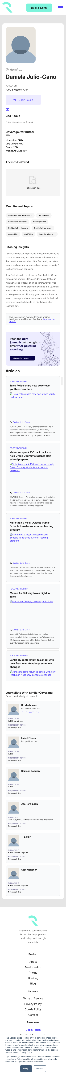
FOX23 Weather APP (17, 89)
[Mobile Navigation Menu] (60, 7)
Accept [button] (26, 1068)
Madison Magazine (21, 852)
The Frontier (48, 820)
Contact (33, 1014)
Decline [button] (39, 1068)
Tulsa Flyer (12, 820)
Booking (33, 978)
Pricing (33, 972)
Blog (33, 983)
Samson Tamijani (30, 770)
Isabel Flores (28, 738)
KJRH (10, 721)
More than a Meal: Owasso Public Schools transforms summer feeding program (31, 526)
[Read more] (33, 405)
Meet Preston (33, 967)
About (33, 961)
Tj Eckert (26, 836)
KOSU (19, 820)
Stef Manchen (29, 869)
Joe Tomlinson (29, 803)
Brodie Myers (29, 705)
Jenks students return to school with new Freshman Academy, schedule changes (32, 663)
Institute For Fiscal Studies (33, 820)
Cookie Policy (33, 1009)
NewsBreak (18, 721)
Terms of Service (33, 998)
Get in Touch (26, 99)
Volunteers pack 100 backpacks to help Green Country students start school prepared (30, 456)
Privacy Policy (33, 1004)
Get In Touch (33, 1029)
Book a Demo (39, 7)
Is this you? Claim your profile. (16, 70)
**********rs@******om (30, 712)
